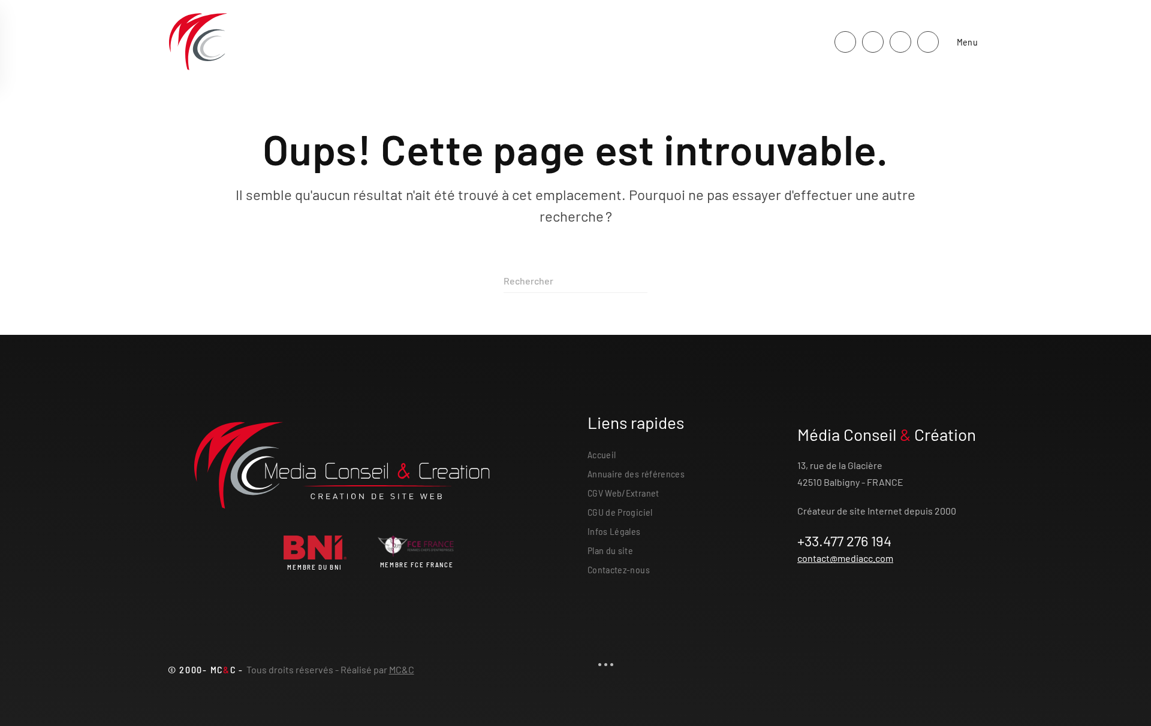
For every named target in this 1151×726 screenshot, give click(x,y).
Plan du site (610, 550)
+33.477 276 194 (844, 540)
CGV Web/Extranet (623, 492)
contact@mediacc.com (845, 558)
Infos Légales (614, 531)
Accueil (601, 454)
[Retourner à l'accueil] (198, 42)
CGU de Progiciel (620, 512)
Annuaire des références (636, 473)
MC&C (401, 669)
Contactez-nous (618, 569)
